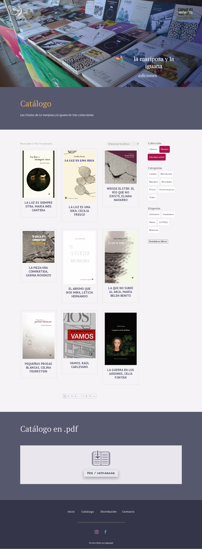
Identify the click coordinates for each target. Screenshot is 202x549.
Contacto (128, 511)
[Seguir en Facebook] (105, 532)
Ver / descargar (101, 472)
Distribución (109, 511)
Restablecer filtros (158, 241)
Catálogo (87, 511)
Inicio (71, 511)
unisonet (109, 542)
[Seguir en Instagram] (96, 532)
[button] (153, 149)
